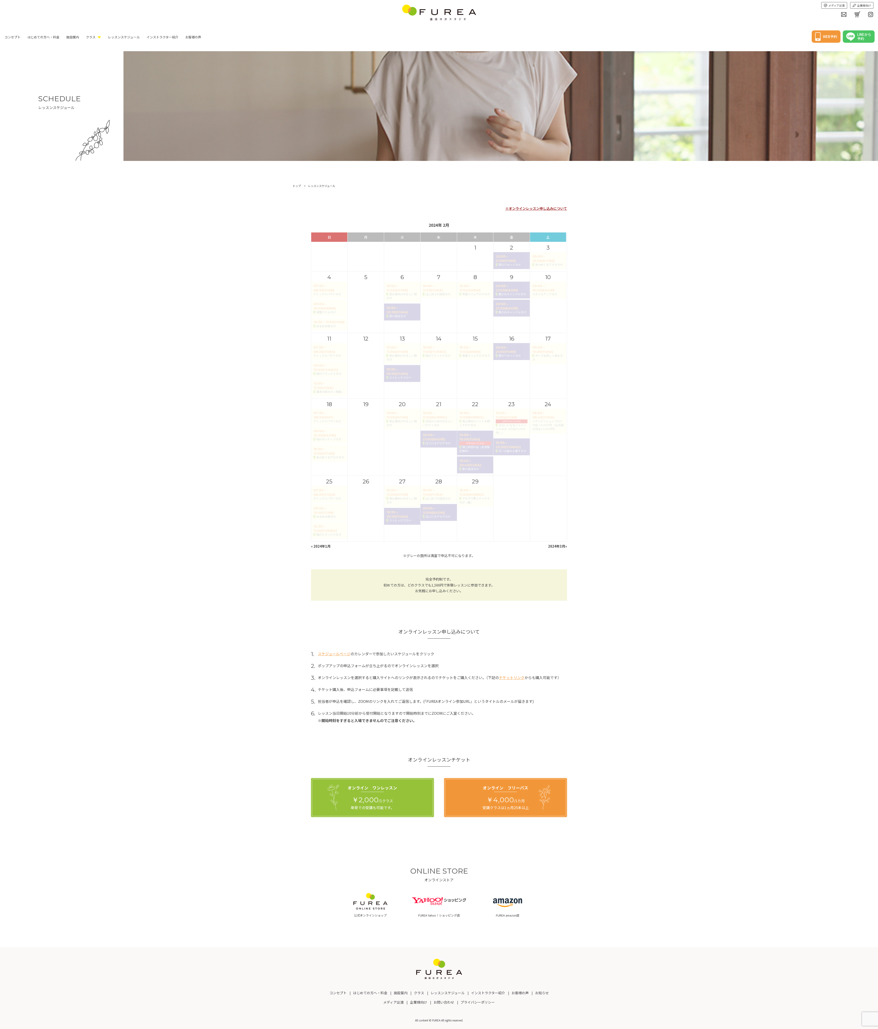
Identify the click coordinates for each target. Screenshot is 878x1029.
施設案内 (72, 37)
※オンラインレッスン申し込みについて (536, 208)
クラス (91, 37)
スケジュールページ (334, 653)
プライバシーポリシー (477, 1002)
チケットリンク (512, 677)
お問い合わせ (444, 1002)
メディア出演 (836, 5)
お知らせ (542, 992)
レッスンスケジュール (124, 37)
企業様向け (864, 5)
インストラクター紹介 (162, 37)
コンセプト (13, 37)
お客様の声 (193, 37)
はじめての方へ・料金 (43, 37)
